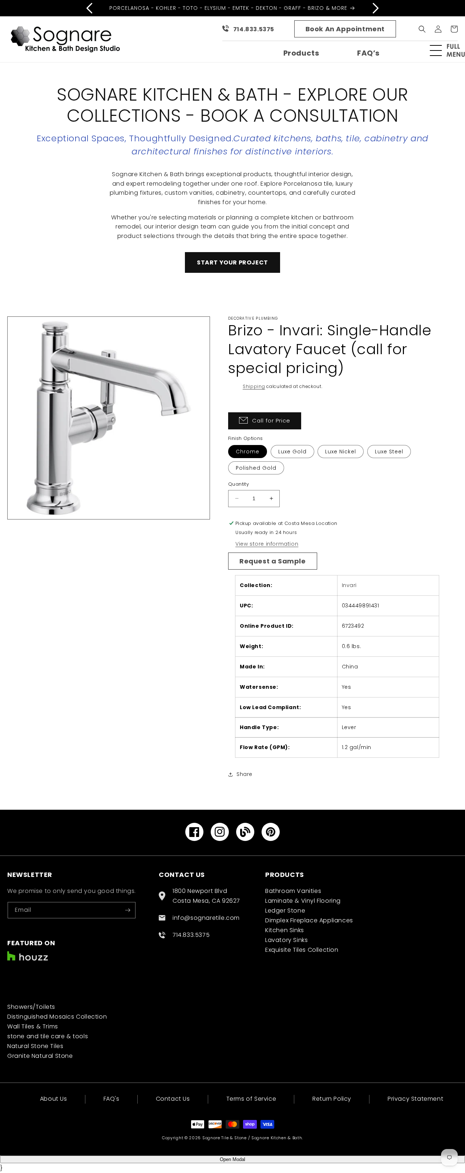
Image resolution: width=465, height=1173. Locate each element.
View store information (266, 543)
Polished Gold (256, 468)
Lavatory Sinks (286, 940)
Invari (349, 585)
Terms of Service (251, 1099)
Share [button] (244, 774)
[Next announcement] (376, 8)
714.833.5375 (253, 29)
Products (301, 53)
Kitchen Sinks (284, 930)
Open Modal (232, 1159)
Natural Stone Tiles (35, 1046)
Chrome (247, 451)
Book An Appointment (345, 28)
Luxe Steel (389, 451)
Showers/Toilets (31, 1007)
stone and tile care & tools (47, 1036)
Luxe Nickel (340, 451)
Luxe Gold (292, 451)
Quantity (238, 484)
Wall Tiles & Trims (32, 1026)
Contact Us (173, 1099)
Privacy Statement (415, 1099)
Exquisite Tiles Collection (302, 950)
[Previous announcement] (89, 8)
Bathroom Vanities (293, 891)
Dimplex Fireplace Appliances (309, 920)
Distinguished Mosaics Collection (57, 1016)
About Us (53, 1099)
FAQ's (112, 1099)
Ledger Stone (285, 910)
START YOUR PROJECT (232, 262)
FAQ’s (368, 53)
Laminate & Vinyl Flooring (303, 901)
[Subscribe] (128, 910)
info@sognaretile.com (206, 918)
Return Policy (331, 1099)
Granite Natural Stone (40, 1056)
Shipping (254, 386)
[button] (450, 50)
